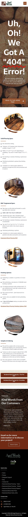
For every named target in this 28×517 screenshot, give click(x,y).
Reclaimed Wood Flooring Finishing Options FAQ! (14, 306)
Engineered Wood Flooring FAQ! (9, 238)
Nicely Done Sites (18, 515)
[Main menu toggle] (25, 3)
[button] (2, 418)
